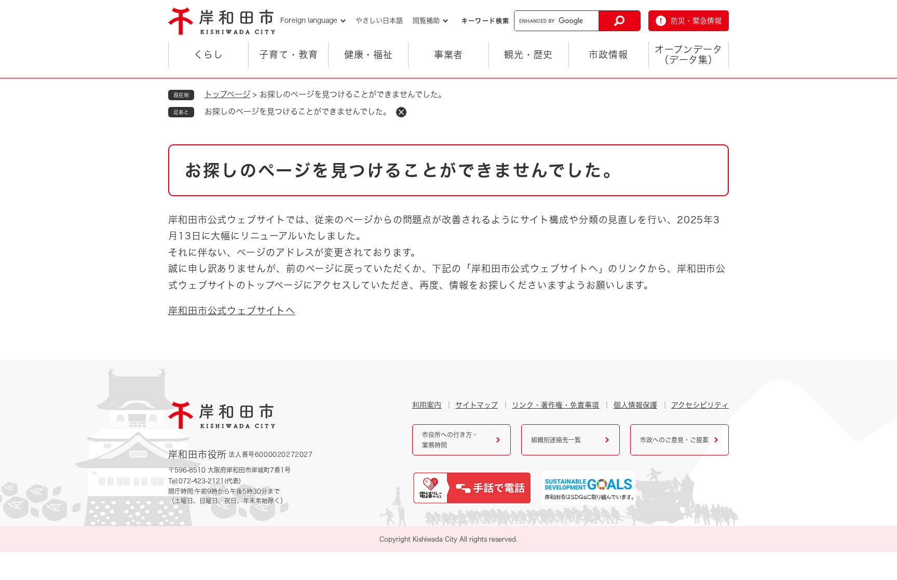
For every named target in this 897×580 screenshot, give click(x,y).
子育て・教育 (288, 54)
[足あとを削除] (401, 112)
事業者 (449, 54)
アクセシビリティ (700, 405)
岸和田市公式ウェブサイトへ (231, 310)
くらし (208, 54)
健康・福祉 (368, 54)
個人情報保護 (635, 405)
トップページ (227, 94)
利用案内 (426, 405)
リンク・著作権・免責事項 (555, 405)
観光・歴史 (528, 54)
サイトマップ (476, 405)
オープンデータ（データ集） (688, 54)
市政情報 (608, 54)
